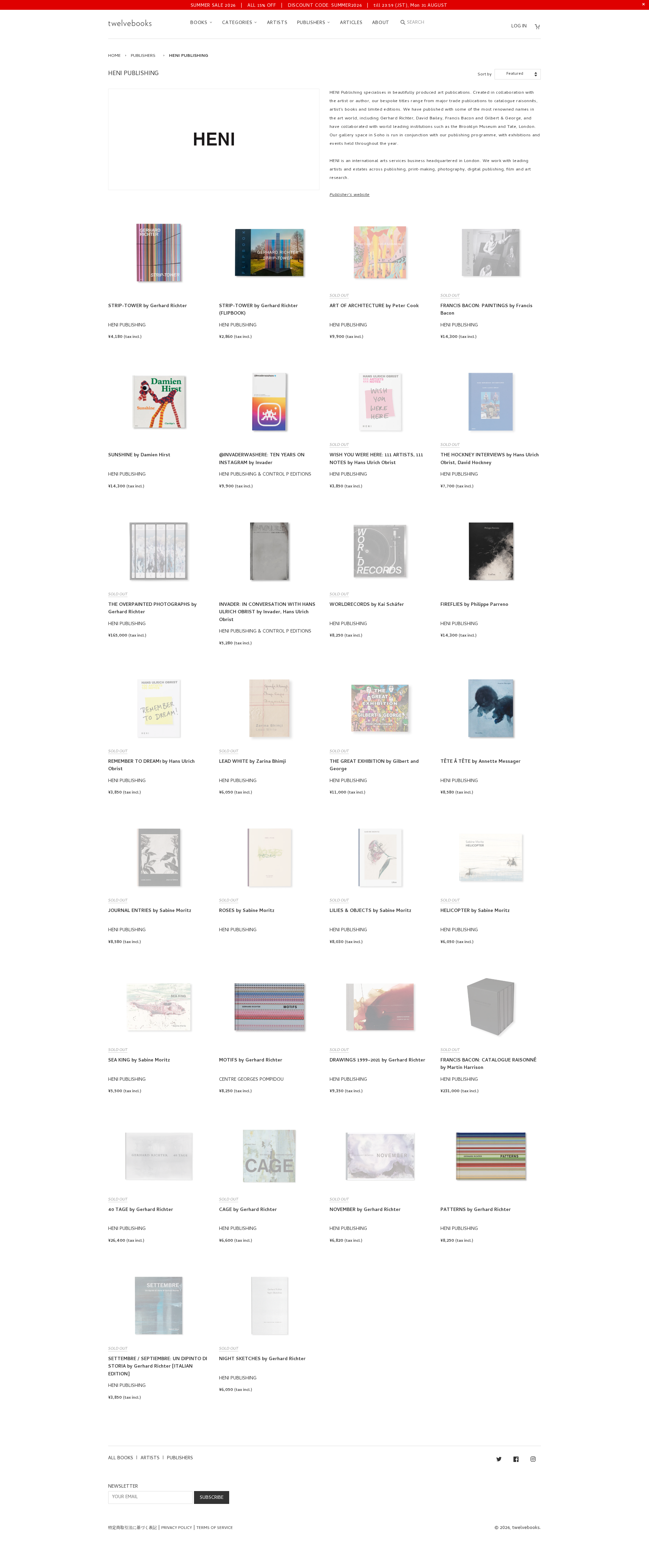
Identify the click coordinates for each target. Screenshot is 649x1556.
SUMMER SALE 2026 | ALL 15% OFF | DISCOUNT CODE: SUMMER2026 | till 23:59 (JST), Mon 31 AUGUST (319, 6)
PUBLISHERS (312, 23)
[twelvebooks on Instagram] (533, 1460)
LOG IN (519, 26)
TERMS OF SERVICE (214, 1528)
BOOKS (199, 23)
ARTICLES (351, 23)
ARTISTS (277, 23)
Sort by (484, 74)
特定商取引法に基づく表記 (132, 1528)
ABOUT (381, 23)
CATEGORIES (238, 23)
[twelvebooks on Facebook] (516, 1460)
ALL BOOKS (120, 1458)
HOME (114, 56)
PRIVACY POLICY (176, 1528)
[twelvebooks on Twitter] (499, 1460)
